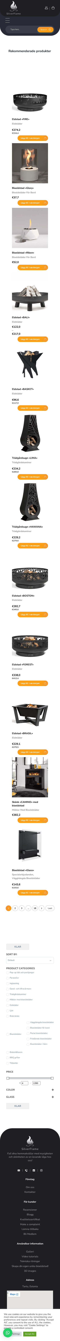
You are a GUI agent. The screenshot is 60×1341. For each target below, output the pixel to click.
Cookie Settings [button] (13, 1334)
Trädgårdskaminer (21, 462)
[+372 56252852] (26, 1170)
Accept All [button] (29, 1334)
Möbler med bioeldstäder (25, 809)
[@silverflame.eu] (41, 1170)
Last (50, 908)
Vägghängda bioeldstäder (26, 878)
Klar (17, 946)
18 (35, 908)
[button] (7, 1332)
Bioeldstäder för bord (24, 192)
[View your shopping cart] (53, 8)
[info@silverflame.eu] (19, 1170)
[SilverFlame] (14, 6)
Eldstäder (17, 123)
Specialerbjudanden (22, 874)
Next (41, 908)
